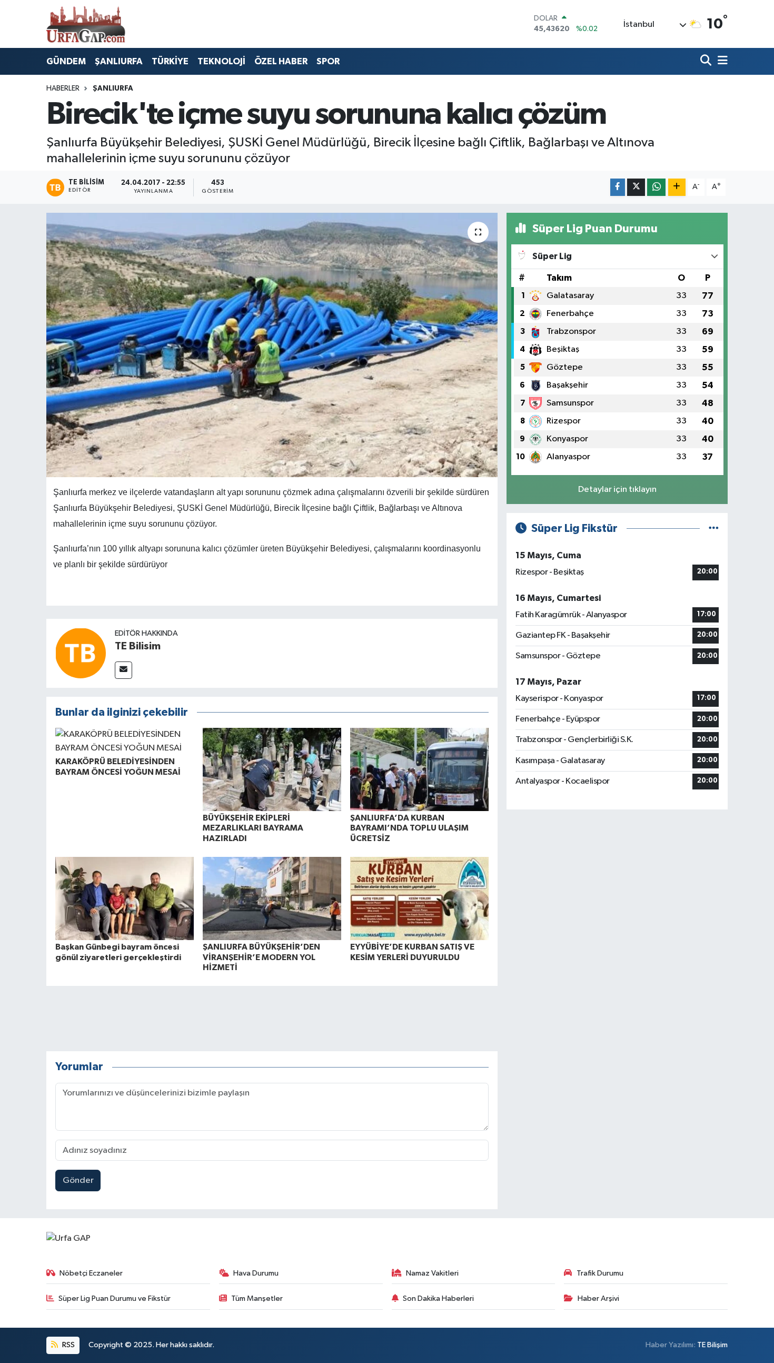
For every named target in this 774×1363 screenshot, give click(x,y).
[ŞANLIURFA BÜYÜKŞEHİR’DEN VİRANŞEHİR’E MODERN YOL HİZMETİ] (272, 898)
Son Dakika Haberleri (438, 1298)
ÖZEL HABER (280, 61)
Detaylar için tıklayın (617, 489)
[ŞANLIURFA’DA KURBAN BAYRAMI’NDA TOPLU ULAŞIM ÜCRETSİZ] (419, 769)
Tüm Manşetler (257, 1298)
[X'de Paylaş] (636, 187)
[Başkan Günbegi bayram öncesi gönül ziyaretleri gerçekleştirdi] (124, 898)
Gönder (78, 1180)
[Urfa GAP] (85, 23)
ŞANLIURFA (119, 61)
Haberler (63, 88)
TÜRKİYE (170, 61)
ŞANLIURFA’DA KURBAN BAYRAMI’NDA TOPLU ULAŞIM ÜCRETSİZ (409, 828)
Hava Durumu (256, 1273)
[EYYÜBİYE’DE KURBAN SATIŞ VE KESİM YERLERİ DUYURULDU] (419, 898)
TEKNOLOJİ (221, 61)
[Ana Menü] (720, 61)
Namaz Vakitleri (432, 1273)
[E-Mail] (123, 670)
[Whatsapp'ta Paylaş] (656, 187)
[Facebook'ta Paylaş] (617, 187)
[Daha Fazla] (677, 187)
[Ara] (706, 61)
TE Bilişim (712, 1345)
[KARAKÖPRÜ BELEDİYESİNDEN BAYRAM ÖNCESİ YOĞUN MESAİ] (124, 741)
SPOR (328, 61)
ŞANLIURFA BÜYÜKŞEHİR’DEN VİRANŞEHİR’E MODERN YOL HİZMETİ (261, 957)
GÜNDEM (66, 61)
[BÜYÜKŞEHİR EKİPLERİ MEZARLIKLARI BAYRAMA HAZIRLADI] (272, 769)
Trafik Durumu (600, 1273)
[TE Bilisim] (80, 652)
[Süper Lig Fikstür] (714, 528)
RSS (68, 1345)
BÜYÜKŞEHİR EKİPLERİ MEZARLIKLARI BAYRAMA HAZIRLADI (253, 828)
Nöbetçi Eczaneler (91, 1273)
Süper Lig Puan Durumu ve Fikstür (114, 1298)
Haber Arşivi (598, 1298)
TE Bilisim (138, 646)
